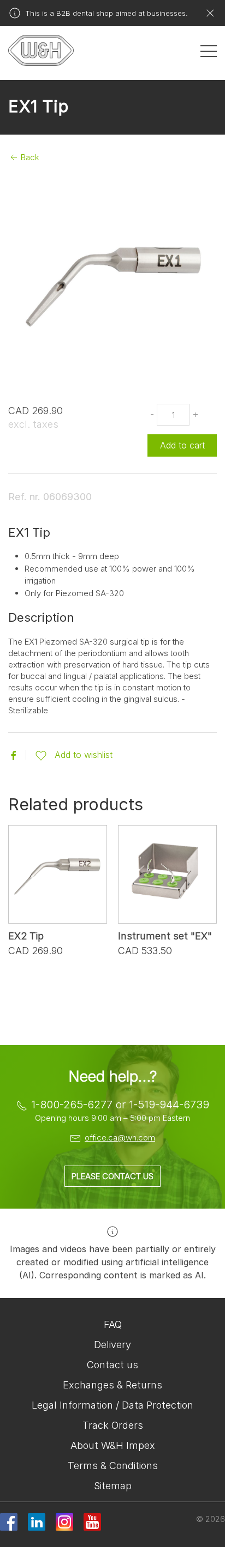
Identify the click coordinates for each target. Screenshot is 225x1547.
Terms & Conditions (113, 1465)
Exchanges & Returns (112, 1385)
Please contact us (112, 1176)
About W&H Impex (112, 1445)
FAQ (113, 1324)
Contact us (112, 1364)
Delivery (112, 1344)
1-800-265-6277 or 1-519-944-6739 (120, 1104)
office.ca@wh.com (120, 1137)
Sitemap (113, 1485)
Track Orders (112, 1425)
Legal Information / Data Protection (112, 1405)
